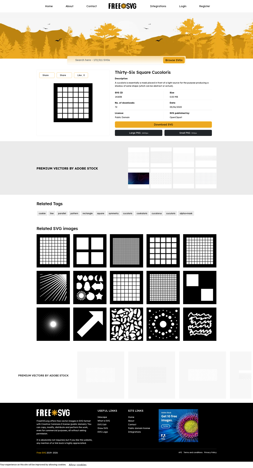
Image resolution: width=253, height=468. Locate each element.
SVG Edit (102, 424)
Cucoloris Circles (157, 337)
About (69, 6)
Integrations (158, 6)
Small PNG (188, 133)
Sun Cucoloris (46, 337)
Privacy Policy (210, 452)
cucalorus (157, 213)
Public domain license (139, 428)
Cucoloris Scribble (195, 337)
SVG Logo (103, 432)
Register (204, 6)
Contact (91, 6)
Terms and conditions (193, 452)
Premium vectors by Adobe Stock (67, 168)
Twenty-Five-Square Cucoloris (163, 262)
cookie (42, 213)
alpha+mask (186, 213)
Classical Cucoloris (122, 337)
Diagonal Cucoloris (195, 300)
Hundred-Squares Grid (197, 264)
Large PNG (138, 133)
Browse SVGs (174, 60)
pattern (74, 213)
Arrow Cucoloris (84, 337)
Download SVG (163, 124)
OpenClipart (176, 117)
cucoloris (127, 213)
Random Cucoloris (85, 300)
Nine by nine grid (48, 264)
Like (81, 75)
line (52, 213)
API (181, 452)
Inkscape (102, 417)
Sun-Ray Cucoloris (48, 300)
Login (182, 6)
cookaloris (142, 213)
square (100, 213)
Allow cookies (77, 464)
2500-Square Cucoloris (124, 264)
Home (49, 6)
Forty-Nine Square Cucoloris (126, 299)
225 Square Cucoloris (160, 300)
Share (46, 75)
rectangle (88, 213)
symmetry (114, 213)
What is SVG (104, 420)
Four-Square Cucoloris (87, 264)
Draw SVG (103, 428)
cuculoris (170, 213)
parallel (62, 213)
